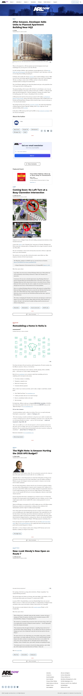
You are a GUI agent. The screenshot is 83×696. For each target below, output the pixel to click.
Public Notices (47, 2)
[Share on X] (45, 131)
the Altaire (25, 108)
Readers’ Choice (49, 685)
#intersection (25, 307)
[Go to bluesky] (17, 687)
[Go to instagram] (9, 687)
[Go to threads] (15, 687)
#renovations (24, 654)
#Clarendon (16, 307)
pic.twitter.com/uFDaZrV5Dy (30, 262)
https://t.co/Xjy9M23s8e (19, 262)
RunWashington (64, 685)
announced (31, 76)
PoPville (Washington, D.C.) (67, 681)
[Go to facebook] (6, 687)
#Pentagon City (17, 132)
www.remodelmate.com (28, 406)
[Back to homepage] (5, 2)
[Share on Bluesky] (48, 131)
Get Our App (75, 2)
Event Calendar (49, 679)
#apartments (16, 129)
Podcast (40, 2)
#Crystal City (25, 129)
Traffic (14, 186)
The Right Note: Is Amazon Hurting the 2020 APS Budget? (32, 452)
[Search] (80, 2)
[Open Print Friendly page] (51, 131)
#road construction (35, 307)
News (14, 18)
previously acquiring (34, 104)
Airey (15, 30)
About (11, 2)
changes (20, 244)
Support (55, 2)
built (38, 106)
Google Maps (19, 650)
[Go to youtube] (12, 687)
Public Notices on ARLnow (52, 683)
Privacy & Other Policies (51, 681)
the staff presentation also (25, 523)
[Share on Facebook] (42, 131)
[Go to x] (3, 687)
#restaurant (33, 654)
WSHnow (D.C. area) (65, 687)
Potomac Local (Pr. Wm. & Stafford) (69, 683)
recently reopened (37, 607)
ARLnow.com (17, 195)
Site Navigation (49, 687)
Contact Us (48, 675)
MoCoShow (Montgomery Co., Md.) (68, 679)
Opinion (14, 447)
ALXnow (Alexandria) (65, 675)
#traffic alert (46, 307)
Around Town (16, 548)
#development (34, 129)
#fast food (16, 654)
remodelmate (21, 374)
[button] (48, 62)
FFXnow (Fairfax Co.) (65, 677)
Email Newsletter (50, 677)
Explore (25, 2)
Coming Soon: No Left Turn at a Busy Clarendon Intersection (30, 191)
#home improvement (18, 436)
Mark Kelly (17, 456)
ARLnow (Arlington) (65, 673)
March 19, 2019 (46, 265)
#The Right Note (17, 533)
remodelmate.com (31, 393)
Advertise (18, 2)
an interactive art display (44, 110)
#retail (25, 132)
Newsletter (33, 2)
